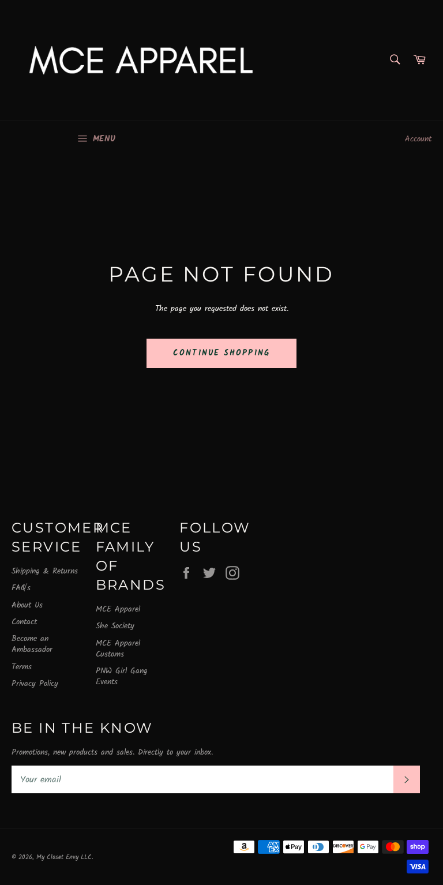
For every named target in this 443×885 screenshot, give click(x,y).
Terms (22, 667)
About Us (27, 605)
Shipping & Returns (45, 571)
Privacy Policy (35, 683)
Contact (24, 622)
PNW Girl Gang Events (122, 676)
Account (418, 139)
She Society (115, 626)
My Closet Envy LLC (64, 857)
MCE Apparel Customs (118, 649)
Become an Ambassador (32, 644)
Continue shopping (221, 353)
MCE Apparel (118, 609)
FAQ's (21, 588)
